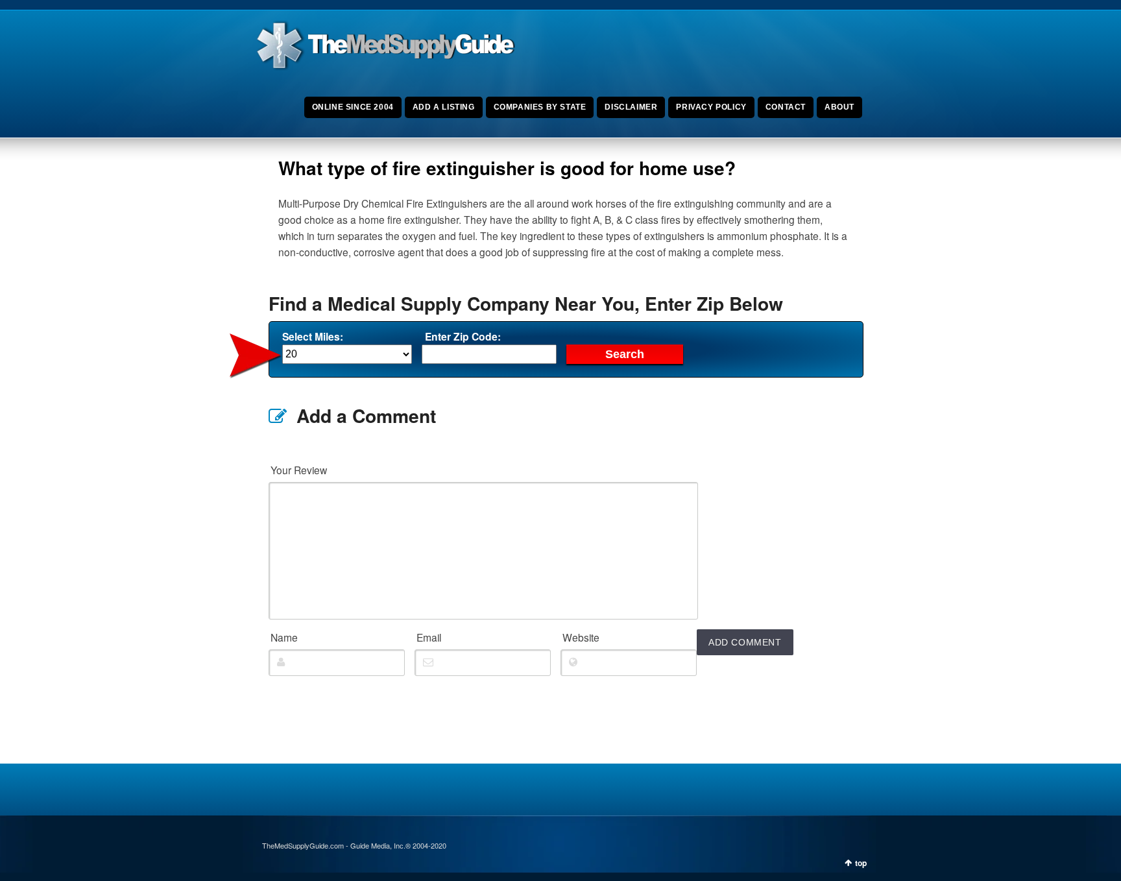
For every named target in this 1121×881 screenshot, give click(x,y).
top (861, 863)
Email (428, 637)
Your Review (299, 470)
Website (580, 637)
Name (284, 637)
